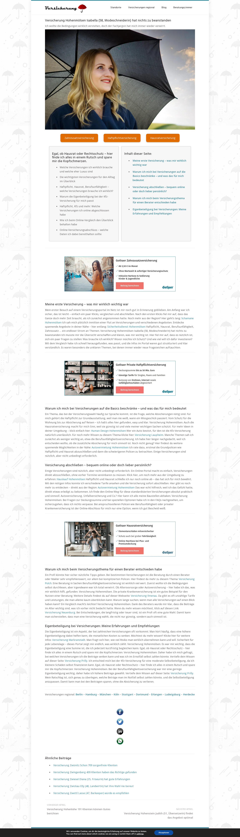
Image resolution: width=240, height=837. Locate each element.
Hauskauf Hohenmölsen (71, 479)
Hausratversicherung (162, 138)
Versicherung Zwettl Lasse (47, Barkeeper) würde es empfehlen (91, 793)
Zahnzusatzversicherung (79, 138)
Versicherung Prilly (76, 660)
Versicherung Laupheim (149, 435)
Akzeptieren (163, 832)
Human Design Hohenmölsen (108, 430)
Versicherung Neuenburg (60, 612)
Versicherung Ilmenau (144, 595)
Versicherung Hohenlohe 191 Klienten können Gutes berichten (78, 809)
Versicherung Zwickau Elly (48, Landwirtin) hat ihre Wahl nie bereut (93, 786)
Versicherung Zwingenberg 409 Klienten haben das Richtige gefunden (95, 772)
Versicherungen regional (141, 8)
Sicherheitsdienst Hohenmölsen (126, 326)
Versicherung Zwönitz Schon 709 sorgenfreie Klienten (85, 765)
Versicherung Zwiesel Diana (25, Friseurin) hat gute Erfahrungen (91, 779)
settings (140, 834)
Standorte (115, 8)
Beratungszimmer (182, 8)
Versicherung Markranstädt (68, 639)
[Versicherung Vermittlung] (66, 7)
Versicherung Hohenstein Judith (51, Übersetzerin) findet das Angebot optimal (158, 813)
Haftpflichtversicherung (122, 138)
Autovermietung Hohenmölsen (110, 447)
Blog (164, 8)
